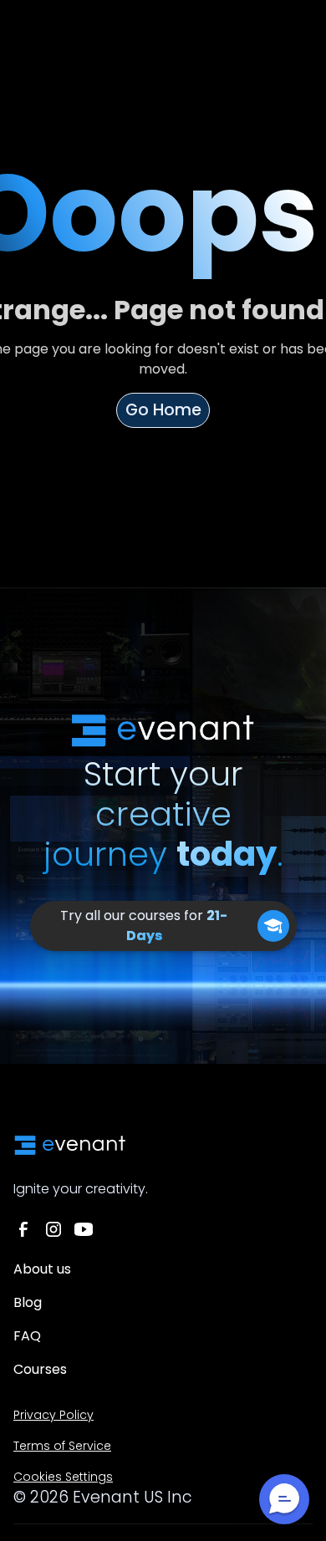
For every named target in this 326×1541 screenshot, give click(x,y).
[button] (284, 1499)
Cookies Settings (63, 1476)
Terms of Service (62, 1445)
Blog (27, 1302)
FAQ (27, 1335)
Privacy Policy (53, 1414)
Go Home (163, 410)
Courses (40, 1369)
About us (42, 1269)
